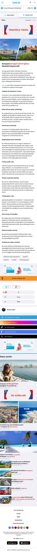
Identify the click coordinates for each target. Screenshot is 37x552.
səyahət (25, 256)
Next (35, 8)
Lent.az (4, 85)
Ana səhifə (28, 20)
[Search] (35, 2)
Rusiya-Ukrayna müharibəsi (12, 8)
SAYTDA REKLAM (18, 510)
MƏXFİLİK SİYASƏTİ (18, 523)
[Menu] (2, 3)
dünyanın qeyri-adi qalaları (12, 256)
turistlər (14, 260)
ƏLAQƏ (18, 513)
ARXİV (18, 517)
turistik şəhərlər (24, 260)
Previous (2, 8)
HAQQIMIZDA (18, 520)
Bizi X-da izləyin (8, 336)
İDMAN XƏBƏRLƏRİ (18, 278)
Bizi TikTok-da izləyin (10, 327)
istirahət (6, 260)
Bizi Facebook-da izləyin (10, 332)
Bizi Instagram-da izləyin (11, 322)
